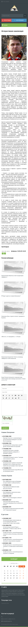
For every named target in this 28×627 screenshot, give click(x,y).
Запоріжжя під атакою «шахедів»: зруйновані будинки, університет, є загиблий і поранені (11, 452)
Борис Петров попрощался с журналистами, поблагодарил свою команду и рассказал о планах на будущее (13, 379)
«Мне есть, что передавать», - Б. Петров (10, 336)
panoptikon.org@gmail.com (9, 618)
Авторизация (20, 20)
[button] (3, 395)
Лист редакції (6, 1)
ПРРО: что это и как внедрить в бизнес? (12, 497)
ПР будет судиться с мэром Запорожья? (11, 296)
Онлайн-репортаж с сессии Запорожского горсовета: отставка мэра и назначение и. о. (13, 546)
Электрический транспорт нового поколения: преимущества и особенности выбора (13, 503)
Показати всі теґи (5, 603)
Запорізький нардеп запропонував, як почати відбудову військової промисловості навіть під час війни (12, 522)
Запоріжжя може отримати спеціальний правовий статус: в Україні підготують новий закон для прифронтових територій (13, 464)
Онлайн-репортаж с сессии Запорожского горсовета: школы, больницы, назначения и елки (13, 534)
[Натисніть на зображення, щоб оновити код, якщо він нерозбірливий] (7, 418)
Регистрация (7, 20)
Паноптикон (15, 624)
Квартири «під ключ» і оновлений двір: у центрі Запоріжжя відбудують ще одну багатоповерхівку (12, 439)
